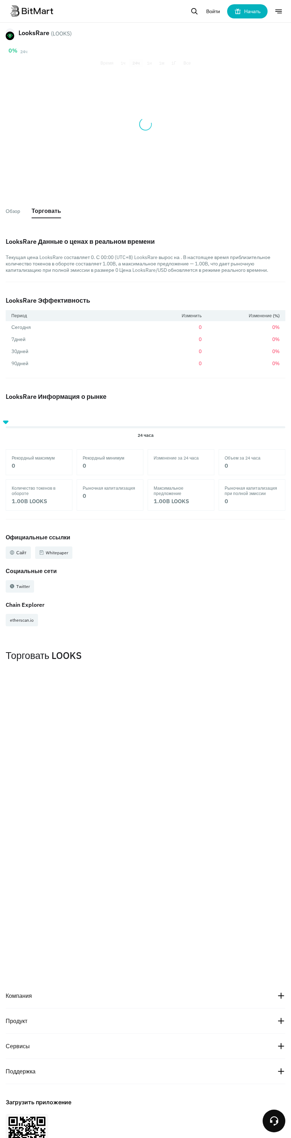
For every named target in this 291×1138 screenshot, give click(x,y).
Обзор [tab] (13, 211)
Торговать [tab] (46, 210)
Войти (213, 11)
